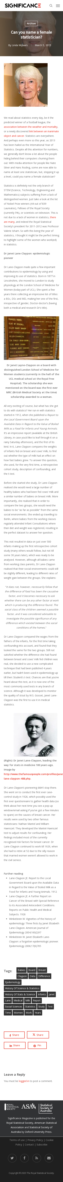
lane (8, 1000)
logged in (24, 1081)
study (41, 1006)
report (37, 1000)
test (50, 1006)
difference (44, 976)
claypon (22, 976)
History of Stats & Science (20, 994)
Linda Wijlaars (20, 45)
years (38, 1012)
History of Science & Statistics (22, 988)
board (31, 970)
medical (18, 1000)
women (18, 1012)
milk (27, 1000)
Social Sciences (13, 1006)
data (32, 976)
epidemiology (12, 982)
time (8, 1012)
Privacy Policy (35, 1140)
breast (42, 970)
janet (52, 994)
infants (42, 994)
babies (21, 970)
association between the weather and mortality (30, 126)
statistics (30, 1006)
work (29, 1012)
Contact (29, 1144)
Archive (31, 23)
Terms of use (17, 1140)
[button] (58, 5)
